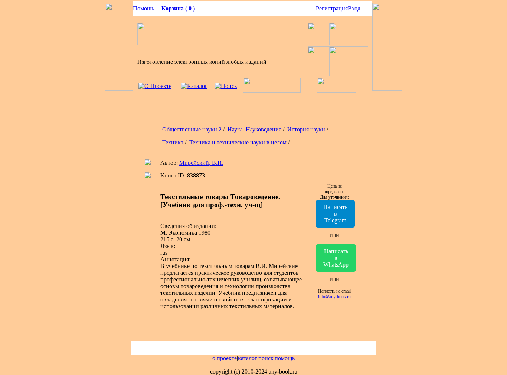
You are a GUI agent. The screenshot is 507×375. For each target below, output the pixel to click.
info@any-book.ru (334, 296)
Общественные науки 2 (192, 129)
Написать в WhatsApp (336, 258)
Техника (172, 142)
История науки (306, 129)
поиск (266, 358)
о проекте (224, 358)
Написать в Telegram (335, 214)
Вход (354, 8)
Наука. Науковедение (254, 129)
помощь (285, 358)
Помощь (143, 8)
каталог (247, 358)
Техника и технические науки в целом (238, 142)
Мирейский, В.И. (201, 163)
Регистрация (332, 8)
